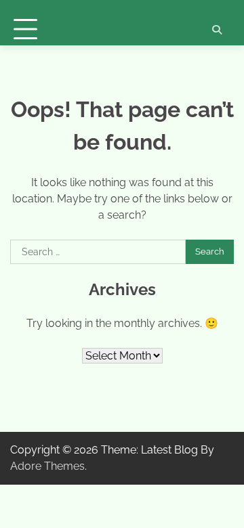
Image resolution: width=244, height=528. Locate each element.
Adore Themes (47, 466)
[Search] (217, 30)
